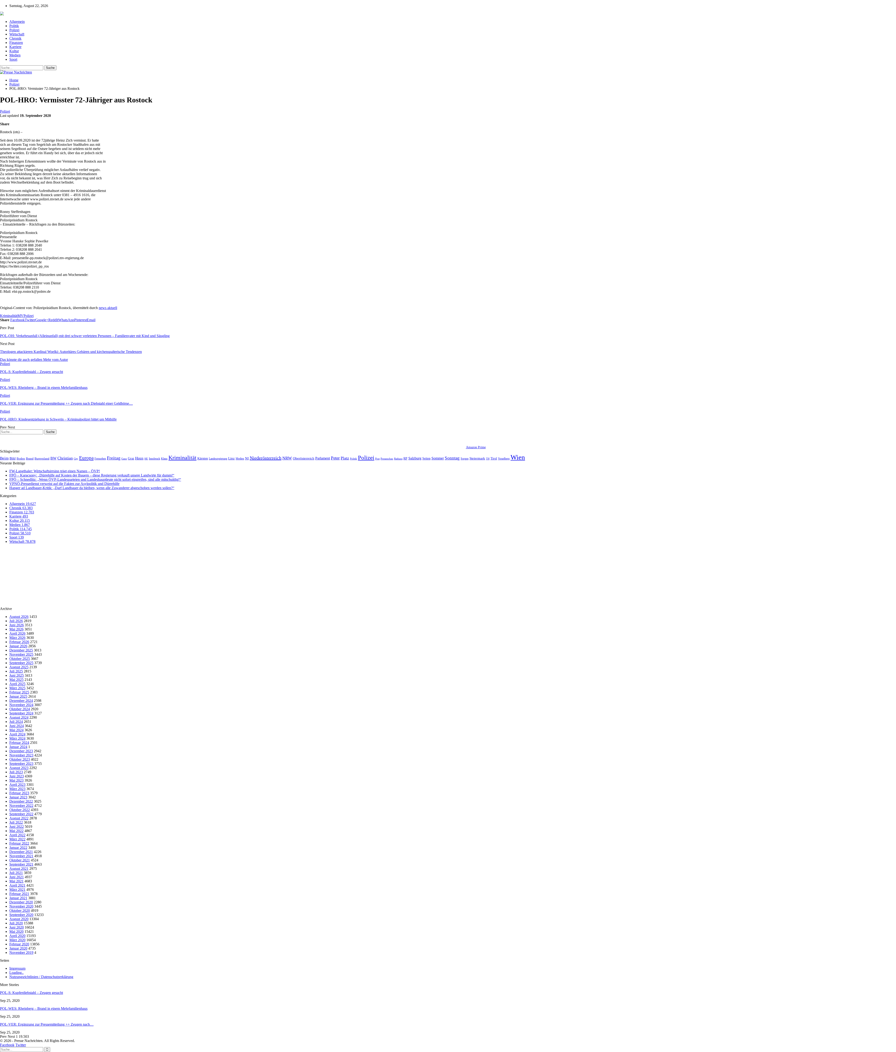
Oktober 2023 (19, 759)
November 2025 (21, 654)
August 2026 (18, 617)
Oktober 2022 (19, 810)
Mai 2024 (16, 730)
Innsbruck (154, 458)
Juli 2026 (16, 621)
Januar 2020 (18, 948)
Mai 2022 (16, 831)
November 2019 (21, 952)
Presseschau (387, 458)
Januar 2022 (18, 848)
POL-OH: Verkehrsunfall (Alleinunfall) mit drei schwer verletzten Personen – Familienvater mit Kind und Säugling (85, 336)
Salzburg (414, 458)
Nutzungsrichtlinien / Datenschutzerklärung (41, 977)
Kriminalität (9, 316)
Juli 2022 (16, 822)
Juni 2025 (16, 675)
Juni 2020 (16, 927)
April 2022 (17, 835)
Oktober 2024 (19, 709)
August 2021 (18, 869)
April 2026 (17, 633)
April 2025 (17, 684)
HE (146, 458)
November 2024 (21, 705)
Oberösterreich (303, 458)
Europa (86, 458)
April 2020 (17, 936)
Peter (335, 458)
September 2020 (21, 915)
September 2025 (21, 663)
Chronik (15, 38)
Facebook (7, 1045)
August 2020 (18, 919)
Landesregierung (218, 458)
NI (247, 458)
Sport (13, 59)
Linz (231, 458)
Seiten (426, 458)
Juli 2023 (16, 772)
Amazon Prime (476, 447)
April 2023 (17, 785)
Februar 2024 (19, 743)
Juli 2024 (16, 722)
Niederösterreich (265, 457)
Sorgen (465, 458)
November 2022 (21, 806)
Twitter (20, 1045)
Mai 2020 (16, 932)
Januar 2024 (18, 747)
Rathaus (398, 458)
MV (21, 316)
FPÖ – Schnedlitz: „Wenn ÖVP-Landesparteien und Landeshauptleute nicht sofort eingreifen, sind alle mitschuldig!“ (95, 479)
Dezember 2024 (21, 701)
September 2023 (21, 764)
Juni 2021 (16, 877)
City (76, 458)
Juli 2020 (16, 923)
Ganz (124, 458)
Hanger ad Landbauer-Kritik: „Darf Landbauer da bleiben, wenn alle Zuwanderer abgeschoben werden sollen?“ (91, 488)
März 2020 (17, 940)
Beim (4, 458)
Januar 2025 (18, 696)
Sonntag (452, 458)
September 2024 (21, 713)
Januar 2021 (18, 898)
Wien (518, 457)
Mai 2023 (16, 780)
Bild (13, 458)
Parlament (322, 458)
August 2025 (18, 667)
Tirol (493, 458)
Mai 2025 (16, 680)
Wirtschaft (16, 34)
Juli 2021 (16, 873)
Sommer (437, 458)
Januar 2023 (18, 797)
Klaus (164, 458)
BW (53, 458)
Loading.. (16, 973)
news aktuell (108, 308)
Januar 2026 (18, 646)
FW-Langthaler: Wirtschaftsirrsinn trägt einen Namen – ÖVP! (54, 471)
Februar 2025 (19, 692)
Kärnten (202, 458)
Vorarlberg (504, 458)
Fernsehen (100, 458)
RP (405, 458)
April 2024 (17, 734)
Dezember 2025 (21, 650)
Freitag (113, 457)
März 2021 (17, 890)
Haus (139, 458)
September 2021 (21, 864)
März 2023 (17, 789)
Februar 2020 (19, 944)
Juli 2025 (16, 671)
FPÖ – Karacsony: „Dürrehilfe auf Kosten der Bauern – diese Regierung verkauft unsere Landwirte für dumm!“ (91, 475)
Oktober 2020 (19, 911)
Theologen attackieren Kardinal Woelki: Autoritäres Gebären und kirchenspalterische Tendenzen (71, 352)
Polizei (14, 30)
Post (377, 458)
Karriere (15, 47)
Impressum (17, 968)
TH (488, 458)
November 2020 (21, 906)
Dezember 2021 (21, 852)
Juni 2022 (16, 827)
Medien (15, 55)
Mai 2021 (16, 881)
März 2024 (17, 738)
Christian (65, 458)
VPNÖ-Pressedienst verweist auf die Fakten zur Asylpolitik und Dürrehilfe (64, 484)
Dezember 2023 (21, 751)
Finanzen (16, 43)
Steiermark (477, 458)
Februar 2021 (19, 894)
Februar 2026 (19, 642)
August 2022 (18, 818)
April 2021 (17, 885)
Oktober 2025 (19, 659)
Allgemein (17, 22)
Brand (30, 458)
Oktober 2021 (19, 860)
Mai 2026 (16, 629)
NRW (287, 458)
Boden (21, 458)
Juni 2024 (16, 726)
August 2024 (18, 717)
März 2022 (17, 839)
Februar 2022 (19, 843)
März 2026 (17, 638)
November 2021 (21, 856)
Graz (131, 458)
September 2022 (21, 814)
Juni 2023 (16, 776)
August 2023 (18, 768)
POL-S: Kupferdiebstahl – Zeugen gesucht (31, 993)
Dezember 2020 (21, 902)
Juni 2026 (16, 625)
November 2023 (21, 755)
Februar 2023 (19, 793)
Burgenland (42, 458)
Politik (14, 26)
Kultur (14, 51)
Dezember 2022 (21, 801)
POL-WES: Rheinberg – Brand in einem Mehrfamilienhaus (44, 1008)
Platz (345, 458)
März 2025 (17, 688)
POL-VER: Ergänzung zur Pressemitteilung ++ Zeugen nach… (47, 1024)
